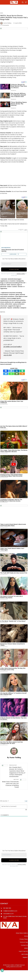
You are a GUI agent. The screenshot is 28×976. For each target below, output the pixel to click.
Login (25, 801)
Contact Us (24, 945)
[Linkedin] (16, 371)
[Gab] (22, 371)
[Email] (16, 373)
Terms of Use (24, 942)
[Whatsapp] (11, 373)
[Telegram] (5, 373)
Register (25, 957)
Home (26, 936)
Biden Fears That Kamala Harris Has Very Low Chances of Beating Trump (10, 783)
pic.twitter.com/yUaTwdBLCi (13, 347)
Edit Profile (24, 954)
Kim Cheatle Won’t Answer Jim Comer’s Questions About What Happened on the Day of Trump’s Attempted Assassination (17, 771)
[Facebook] (5, 371)
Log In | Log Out (23, 951)
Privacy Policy (24, 939)
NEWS (1, 13)
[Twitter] (11, 371)
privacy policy (21, 273)
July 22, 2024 (8, 355)
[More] (22, 373)
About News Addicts (22, 933)
